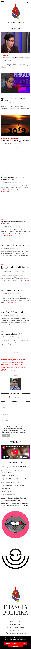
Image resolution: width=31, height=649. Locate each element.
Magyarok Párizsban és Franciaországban (15, 623)
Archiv (2, 175)
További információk (15, 646)
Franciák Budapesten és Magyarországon (15, 629)
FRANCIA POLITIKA (15, 22)
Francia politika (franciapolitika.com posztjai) (14, 430)
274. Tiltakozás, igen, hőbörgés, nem (15, 245)
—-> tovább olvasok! (20, 110)
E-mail (4, 407)
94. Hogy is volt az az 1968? (11, 334)
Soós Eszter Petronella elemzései (9, 138)
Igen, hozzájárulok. (12, 643)
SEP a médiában (4, 55)
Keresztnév (5, 414)
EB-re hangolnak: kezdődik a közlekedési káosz (12, 178)
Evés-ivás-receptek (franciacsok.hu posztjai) (14, 432)
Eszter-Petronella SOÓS (8, 60)
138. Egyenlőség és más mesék (12, 290)
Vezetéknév (5, 420)
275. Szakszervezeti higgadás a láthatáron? (13, 223)
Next (18, 352)
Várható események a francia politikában (15, 634)
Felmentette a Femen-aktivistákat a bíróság (15, 268)
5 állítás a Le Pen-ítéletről (8, 370)
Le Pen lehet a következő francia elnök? (12, 362)
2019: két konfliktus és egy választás (15, 140)
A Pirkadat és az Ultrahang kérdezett (15, 58)
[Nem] (29, 642)
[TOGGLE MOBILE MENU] (2, 2)
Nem (23, 643)
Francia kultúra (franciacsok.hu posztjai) (13, 428)
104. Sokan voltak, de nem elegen (14, 312)
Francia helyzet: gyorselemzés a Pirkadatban (13, 99)
